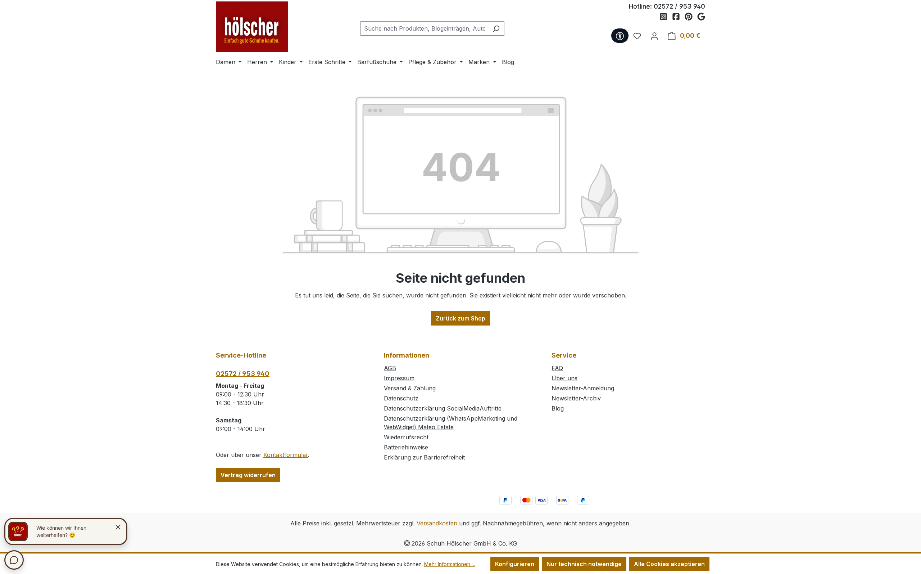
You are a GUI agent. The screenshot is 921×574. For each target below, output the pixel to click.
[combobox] (424, 28)
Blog (558, 408)
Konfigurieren (514, 564)
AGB (390, 368)
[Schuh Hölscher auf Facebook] (678, 17)
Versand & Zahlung (410, 388)
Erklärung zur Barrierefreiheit (424, 457)
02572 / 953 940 (679, 6)
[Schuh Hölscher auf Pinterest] (691, 17)
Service (564, 355)
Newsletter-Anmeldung (583, 388)
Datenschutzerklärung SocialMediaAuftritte (443, 408)
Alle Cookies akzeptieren (669, 564)
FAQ (557, 368)
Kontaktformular (285, 454)
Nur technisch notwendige (584, 564)
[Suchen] (495, 28)
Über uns (564, 378)
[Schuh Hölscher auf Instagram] (665, 17)
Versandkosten (437, 523)
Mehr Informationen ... (449, 564)
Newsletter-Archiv (576, 398)
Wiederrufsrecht (406, 437)
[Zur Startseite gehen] (252, 26)
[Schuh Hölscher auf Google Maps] (701, 17)
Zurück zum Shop (460, 318)
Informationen (406, 355)
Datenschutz (401, 398)
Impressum (399, 378)
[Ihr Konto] (654, 35)
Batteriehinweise (406, 447)
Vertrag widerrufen (248, 475)
